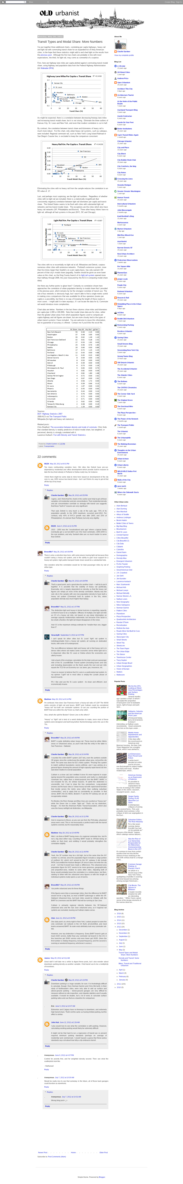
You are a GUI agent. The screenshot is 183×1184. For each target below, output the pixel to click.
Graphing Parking (123, 567)
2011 (119, 984)
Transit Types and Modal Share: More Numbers (128, 954)
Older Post (104, 1153)
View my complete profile (124, 55)
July (121, 943)
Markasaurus (122, 223)
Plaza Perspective (124, 617)
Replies (50, 490)
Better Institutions (124, 129)
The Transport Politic (58, 416)
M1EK (46, 464)
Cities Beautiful (122, 538)
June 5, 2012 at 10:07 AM (65, 1006)
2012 (119, 927)
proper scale (122, 279)
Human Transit (123, 198)
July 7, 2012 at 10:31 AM (71, 1097)
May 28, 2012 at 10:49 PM (69, 833)
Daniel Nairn (121, 552)
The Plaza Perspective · (127, 413)
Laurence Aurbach (124, 581)
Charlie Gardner (57, 495)
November (123, 933)
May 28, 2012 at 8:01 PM (59, 464)
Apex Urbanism (123, 83)
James (47, 958)
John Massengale (124, 210)
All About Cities (123, 72)
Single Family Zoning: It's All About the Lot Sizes (133, 799)
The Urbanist (122, 431)
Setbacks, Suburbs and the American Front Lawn (135, 713)
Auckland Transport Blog (127, 110)
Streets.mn (121, 646)
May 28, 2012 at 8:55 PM (78, 495)
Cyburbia (120, 549)
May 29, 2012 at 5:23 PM (78, 980)
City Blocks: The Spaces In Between (134, 887)
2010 (119, 987)
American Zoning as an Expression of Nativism (135, 777)
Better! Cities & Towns (125, 523)
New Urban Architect (125, 254)
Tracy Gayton (122, 660)
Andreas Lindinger (124, 517)
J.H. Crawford (122, 573)
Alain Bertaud (122, 506)
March (121, 973)
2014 (119, 920)
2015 (119, 917)
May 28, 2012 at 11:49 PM (78, 852)
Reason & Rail (123, 298)
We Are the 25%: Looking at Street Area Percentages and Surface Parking (135, 690)
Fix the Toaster (122, 564)
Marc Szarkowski (123, 584)
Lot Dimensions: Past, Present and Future (135, 756)
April (121, 970)
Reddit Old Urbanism (125, 319)
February (122, 977)
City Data (120, 544)
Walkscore (121, 675)
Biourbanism (121, 529)
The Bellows (122, 381)
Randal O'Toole (123, 622)
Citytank (120, 547)
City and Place (123, 148)
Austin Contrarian (124, 116)
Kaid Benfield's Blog (125, 216)
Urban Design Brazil (124, 663)
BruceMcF (48, 552)
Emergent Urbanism (124, 561)
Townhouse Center (124, 657)
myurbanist (122, 241)
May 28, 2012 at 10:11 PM (78, 817)
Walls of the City (124, 480)
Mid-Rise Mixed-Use (125, 235)
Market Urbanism (124, 229)
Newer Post (42, 1153)
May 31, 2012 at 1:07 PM (70, 607)
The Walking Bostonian (126, 444)
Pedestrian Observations (127, 260)
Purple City (121, 285)
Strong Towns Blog (125, 356)
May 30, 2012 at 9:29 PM (78, 581)
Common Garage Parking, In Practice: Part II (135, 866)
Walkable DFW (47, 68)
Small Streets (122, 640)
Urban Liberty (123, 465)
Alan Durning (122, 509)
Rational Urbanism (125, 291)
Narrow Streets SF (124, 248)
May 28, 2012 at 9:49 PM (70, 738)
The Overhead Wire (125, 406)
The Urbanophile (124, 438)
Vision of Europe (123, 669)
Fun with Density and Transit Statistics (69, 435)
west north (121, 486)
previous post (46, 55)
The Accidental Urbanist (127, 369)
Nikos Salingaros (123, 605)
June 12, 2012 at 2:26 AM (70, 1022)
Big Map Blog (122, 526)
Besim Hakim (122, 520)
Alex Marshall (122, 512)
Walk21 (119, 672)
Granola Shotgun (124, 185)
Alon (53, 918)
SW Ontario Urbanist (125, 363)
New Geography (123, 602)
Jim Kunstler (121, 579)
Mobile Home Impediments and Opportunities (135, 735)
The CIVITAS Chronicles (127, 388)
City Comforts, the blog (126, 166)
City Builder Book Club (126, 160)
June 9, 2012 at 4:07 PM (64, 1055)
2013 (119, 924)
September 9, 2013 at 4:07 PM (72, 635)
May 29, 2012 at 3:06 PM (70, 885)
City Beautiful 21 (123, 541)
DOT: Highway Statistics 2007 (49, 414)
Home (73, 1153)
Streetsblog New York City (128, 350)
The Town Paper (123, 649)
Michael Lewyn (122, 590)
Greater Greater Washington (128, 191)
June (121, 947)
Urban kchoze (123, 459)
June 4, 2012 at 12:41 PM (67, 526)
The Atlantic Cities (124, 375)
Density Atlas (122, 558)
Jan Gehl (120, 576)
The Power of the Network (127, 419)
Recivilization (122, 625)
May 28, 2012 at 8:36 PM (63, 552)
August (122, 940)
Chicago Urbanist (124, 141)
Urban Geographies (124, 666)
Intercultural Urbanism (126, 204)
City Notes (121, 173)
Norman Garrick (123, 608)
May (121, 950)
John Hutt (55, 1022)
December (123, 930)
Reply (46, 485)
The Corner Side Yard (126, 394)
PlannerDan (122, 273)
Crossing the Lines (125, 179)
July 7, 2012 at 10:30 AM (64, 1078)
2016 (119, 914)
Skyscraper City (123, 637)
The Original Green (125, 400)
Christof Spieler (123, 535)
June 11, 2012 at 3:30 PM (65, 918)
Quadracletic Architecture (126, 619)
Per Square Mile (123, 266)
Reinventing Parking (125, 325)
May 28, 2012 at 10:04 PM (78, 754)
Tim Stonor (121, 654)
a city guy (121, 66)
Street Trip (121, 643)
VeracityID (55, 635)
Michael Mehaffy (123, 593)
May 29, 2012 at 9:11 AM (60, 958)
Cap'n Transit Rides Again (127, 135)
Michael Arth (121, 587)
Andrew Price (122, 78)
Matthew (47, 699)
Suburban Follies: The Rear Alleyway (135, 821)
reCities (120, 313)
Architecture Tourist (125, 95)
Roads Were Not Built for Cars (128, 631)
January (122, 980)
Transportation (49, 446)
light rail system (87, 275)
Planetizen (121, 614)
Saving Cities (122, 338)
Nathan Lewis (122, 599)
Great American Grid (124, 570)
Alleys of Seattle (123, 514)
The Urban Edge (123, 652)
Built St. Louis (122, 532)
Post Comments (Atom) (57, 1157)
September (123, 936)
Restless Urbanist (124, 331)
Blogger (102, 1177)
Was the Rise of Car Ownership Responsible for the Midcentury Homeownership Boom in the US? (134, 844)
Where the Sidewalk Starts (128, 492)
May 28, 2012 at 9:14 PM (61, 699)
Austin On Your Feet (125, 122)
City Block (121, 154)
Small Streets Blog (125, 344)
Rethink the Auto (123, 628)
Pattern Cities (122, 611)
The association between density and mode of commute (73, 427)
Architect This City (125, 89)
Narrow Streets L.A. (124, 596)
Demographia (122, 555)
